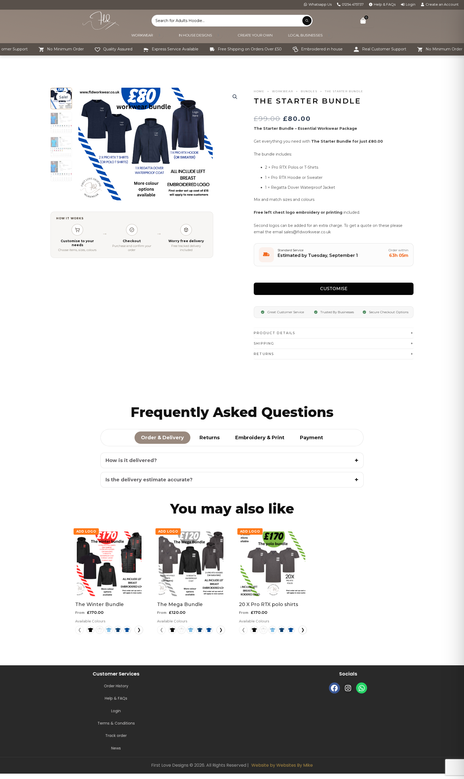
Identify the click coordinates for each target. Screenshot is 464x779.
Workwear (282, 91)
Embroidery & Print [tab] (259, 438)
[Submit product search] (306, 20)
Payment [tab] (311, 438)
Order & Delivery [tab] (162, 438)
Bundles (309, 91)
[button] (235, 97)
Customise (333, 288)
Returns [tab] (210, 438)
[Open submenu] (159, 35)
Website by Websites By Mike (282, 765)
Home (259, 91)
